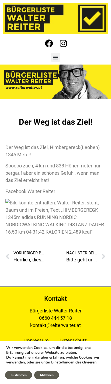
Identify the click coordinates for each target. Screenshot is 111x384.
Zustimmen (19, 375)
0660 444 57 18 (55, 318)
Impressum (36, 340)
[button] (55, 57)
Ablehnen (47, 375)
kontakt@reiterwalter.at (55, 325)
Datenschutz (73, 340)
